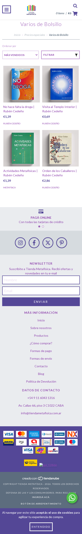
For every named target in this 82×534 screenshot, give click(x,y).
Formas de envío (41, 358)
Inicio (17, 34)
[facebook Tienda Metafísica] (34, 242)
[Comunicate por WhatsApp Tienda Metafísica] (72, 497)
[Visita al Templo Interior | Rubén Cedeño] (60, 84)
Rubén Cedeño (11, 123)
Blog (41, 374)
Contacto (41, 366)
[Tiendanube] (41, 479)
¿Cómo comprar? (41, 343)
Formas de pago (41, 351)
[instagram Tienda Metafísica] (20, 242)
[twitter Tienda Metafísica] (47, 242)
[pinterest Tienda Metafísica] (61, 242)
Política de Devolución (41, 381)
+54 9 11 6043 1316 (41, 398)
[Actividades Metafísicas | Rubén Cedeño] (21, 148)
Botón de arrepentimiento (41, 503)
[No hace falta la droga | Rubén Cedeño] (21, 84)
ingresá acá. (41, 497)
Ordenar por (9, 46)
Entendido (41, 526)
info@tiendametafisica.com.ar (41, 413)
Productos (41, 335)
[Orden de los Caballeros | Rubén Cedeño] (60, 148)
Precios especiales (34, 34)
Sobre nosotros (41, 328)
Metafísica (9, 187)
